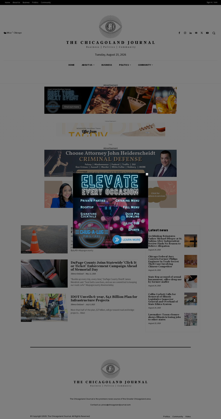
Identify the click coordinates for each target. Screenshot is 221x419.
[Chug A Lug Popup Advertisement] (110, 247)
